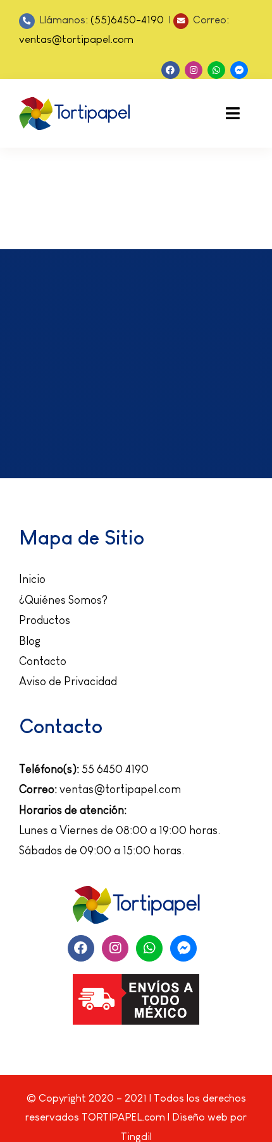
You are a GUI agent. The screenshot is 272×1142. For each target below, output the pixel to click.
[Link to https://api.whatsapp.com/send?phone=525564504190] (216, 70)
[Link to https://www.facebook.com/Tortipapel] (170, 70)
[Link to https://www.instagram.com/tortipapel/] (193, 70)
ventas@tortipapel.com (76, 39)
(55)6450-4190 (128, 20)
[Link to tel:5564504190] (27, 21)
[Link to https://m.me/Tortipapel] (239, 70)
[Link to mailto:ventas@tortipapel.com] (181, 21)
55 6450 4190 (115, 769)
